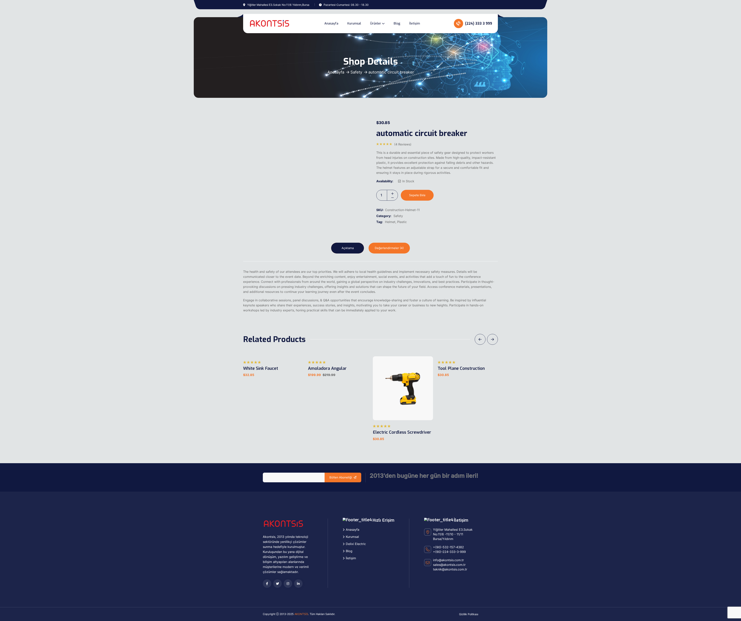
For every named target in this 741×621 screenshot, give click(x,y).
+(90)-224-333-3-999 (449, 552)
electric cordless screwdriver (402, 432)
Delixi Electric (356, 544)
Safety (356, 72)
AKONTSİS (301, 614)
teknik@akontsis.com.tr (450, 569)
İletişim (414, 23)
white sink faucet (260, 368)
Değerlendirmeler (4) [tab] (389, 248)
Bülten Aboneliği (340, 477)
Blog (397, 23)
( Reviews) (402, 144)
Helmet (390, 222)
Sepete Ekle (417, 195)
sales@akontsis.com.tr (449, 565)
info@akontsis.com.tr (448, 560)
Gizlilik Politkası (468, 614)
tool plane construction (461, 368)
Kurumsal (354, 23)
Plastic (402, 222)
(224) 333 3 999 (478, 23)
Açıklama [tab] (348, 248)
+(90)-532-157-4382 (448, 547)
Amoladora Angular (327, 368)
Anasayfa (331, 23)
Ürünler (375, 23)
